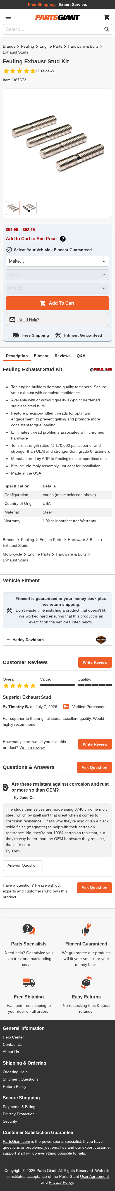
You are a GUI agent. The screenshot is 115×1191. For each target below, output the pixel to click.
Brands (9, 46)
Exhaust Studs (15, 52)
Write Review (95, 662)
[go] (107, 29)
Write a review (32, 747)
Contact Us (12, 1044)
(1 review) (45, 71)
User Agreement (94, 1176)
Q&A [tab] (81, 355)
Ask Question (94, 767)
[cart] (107, 17)
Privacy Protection (19, 1114)
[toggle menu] (8, 17)
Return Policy (14, 1086)
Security (10, 1121)
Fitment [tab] (41, 355)
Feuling (27, 46)
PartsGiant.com (16, 1141)
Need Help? (28, 319)
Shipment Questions (21, 1079)
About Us (11, 1051)
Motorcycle (12, 554)
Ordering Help (15, 1072)
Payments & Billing (19, 1106)
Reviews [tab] (63, 355)
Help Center (13, 1037)
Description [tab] (17, 355)
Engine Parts (51, 46)
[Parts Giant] (57, 17)
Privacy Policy (61, 1182)
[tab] (13, 208)
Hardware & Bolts (83, 46)
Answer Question (23, 865)
